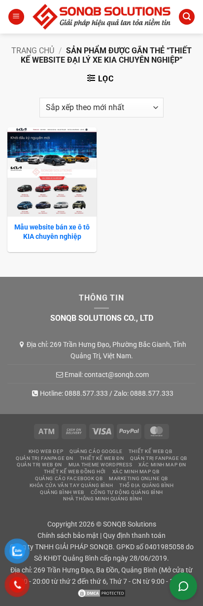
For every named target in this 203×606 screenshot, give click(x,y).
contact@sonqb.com (116, 375)
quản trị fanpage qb (158, 458)
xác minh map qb (136, 471)
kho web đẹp (46, 451)
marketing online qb (138, 478)
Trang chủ (32, 50)
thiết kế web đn (102, 458)
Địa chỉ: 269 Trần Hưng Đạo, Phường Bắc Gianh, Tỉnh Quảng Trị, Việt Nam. (106, 350)
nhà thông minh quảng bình (102, 498)
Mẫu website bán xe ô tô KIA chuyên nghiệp (52, 231)
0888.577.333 (86, 393)
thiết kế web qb (150, 451)
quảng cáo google (95, 451)
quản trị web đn (39, 464)
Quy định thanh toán (134, 535)
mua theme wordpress (100, 464)
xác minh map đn (162, 464)
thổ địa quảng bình (146, 485)
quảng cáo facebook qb (68, 478)
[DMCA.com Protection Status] (101, 593)
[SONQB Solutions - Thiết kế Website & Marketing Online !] (101, 16)
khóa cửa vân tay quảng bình (71, 485)
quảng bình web (62, 492)
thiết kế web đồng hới (75, 471)
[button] (16, 17)
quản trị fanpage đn (44, 458)
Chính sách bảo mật (68, 535)
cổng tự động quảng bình (127, 492)
